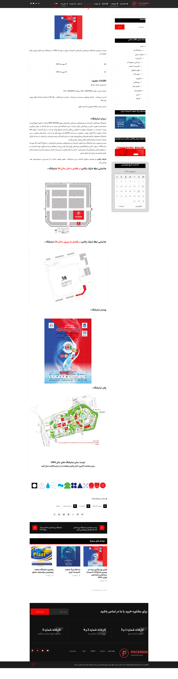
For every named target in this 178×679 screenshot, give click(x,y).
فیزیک (138, 98)
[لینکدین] (31, 3)
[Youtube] (48, 650)
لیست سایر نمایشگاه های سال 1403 (68, 462)
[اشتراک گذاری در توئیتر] (82, 514)
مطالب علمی (139, 54)
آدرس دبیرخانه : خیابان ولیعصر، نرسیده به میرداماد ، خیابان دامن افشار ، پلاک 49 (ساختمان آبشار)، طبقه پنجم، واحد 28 (67, 99)
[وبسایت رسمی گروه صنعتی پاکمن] (140, 4)
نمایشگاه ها (82, 506)
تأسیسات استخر (134, 66)
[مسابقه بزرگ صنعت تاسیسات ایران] (130, 122)
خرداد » (121, 206)
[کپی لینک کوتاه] (54, 514)
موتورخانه (136, 74)
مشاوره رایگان (40, 611)
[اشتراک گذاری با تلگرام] (68, 514)
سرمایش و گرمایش (67, 506)
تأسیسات (138, 58)
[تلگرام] (36, 3)
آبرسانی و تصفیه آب (133, 62)
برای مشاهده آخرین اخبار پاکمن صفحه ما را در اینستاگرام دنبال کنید (68, 466)
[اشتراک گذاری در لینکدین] (78, 514)
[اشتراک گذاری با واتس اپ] (73, 514)
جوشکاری (137, 82)
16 (139, 191)
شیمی (138, 94)
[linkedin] (32, 650)
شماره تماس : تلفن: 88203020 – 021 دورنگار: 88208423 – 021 (84, 91)
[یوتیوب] (33, 3)
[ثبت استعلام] (46, 4)
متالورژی (139, 78)
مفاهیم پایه (138, 90)
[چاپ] (59, 514)
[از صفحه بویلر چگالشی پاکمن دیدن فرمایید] (130, 150)
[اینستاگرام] (38, 3)
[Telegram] (42, 650)
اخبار (142, 46)
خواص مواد (136, 86)
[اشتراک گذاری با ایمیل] (64, 514)
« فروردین (139, 206)
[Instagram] (37, 650)
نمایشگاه (58, 506)
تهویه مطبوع (136, 70)
